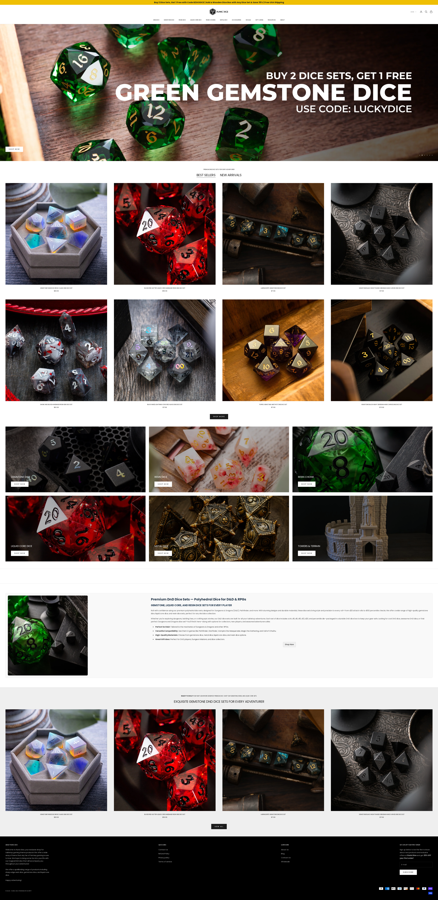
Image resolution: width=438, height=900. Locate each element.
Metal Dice (223, 20)
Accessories (236, 20)
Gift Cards (259, 20)
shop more (219, 416)
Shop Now (289, 644)
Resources (272, 20)
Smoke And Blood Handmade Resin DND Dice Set (56, 404)
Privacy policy (163, 857)
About (282, 20)
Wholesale (285, 861)
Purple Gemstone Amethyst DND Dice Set (273, 404)
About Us (285, 849)
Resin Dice (182, 20)
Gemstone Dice (169, 20)
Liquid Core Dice (195, 20)
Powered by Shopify (25, 891)
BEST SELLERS (206, 175)
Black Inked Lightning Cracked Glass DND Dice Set (164, 404)
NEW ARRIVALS (230, 175)
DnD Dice (156, 20)
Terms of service (165, 861)
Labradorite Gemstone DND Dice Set (273, 288)
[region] (219, 92)
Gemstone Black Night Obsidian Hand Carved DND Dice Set (381, 404)
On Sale (248, 20)
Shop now (14, 149)
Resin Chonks (210, 20)
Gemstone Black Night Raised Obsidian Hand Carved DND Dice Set (381, 288)
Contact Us (163, 849)
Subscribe (408, 872)
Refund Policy (163, 853)
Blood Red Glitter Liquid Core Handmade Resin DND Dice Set (164, 288)
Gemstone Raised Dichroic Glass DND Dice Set (56, 288)
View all (219, 826)
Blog (283, 853)
